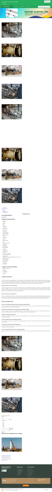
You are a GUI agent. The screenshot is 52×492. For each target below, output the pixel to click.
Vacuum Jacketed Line (31, 471)
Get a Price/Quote (4, 216)
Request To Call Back (4, 208)
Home (4, 209)
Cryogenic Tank (30, 469)
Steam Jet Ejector (30, 473)
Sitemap (19, 474)
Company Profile (22, 6)
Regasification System (30, 470)
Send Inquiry (4, 207)
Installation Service (5, 211)
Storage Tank (29, 475)
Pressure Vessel (30, 474)
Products (4, 210)
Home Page (16, 6)
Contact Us (28, 6)
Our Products (6, 6)
